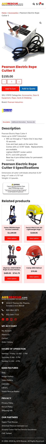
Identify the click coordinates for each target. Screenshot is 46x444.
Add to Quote (28, 88)
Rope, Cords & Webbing (21, 98)
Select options (11, 238)
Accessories (13, 13)
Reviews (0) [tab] (31, 122)
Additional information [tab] (19, 122)
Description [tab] (6, 122)
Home (4, 13)
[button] (34, 4)
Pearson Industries (15, 102)
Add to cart (10, 89)
